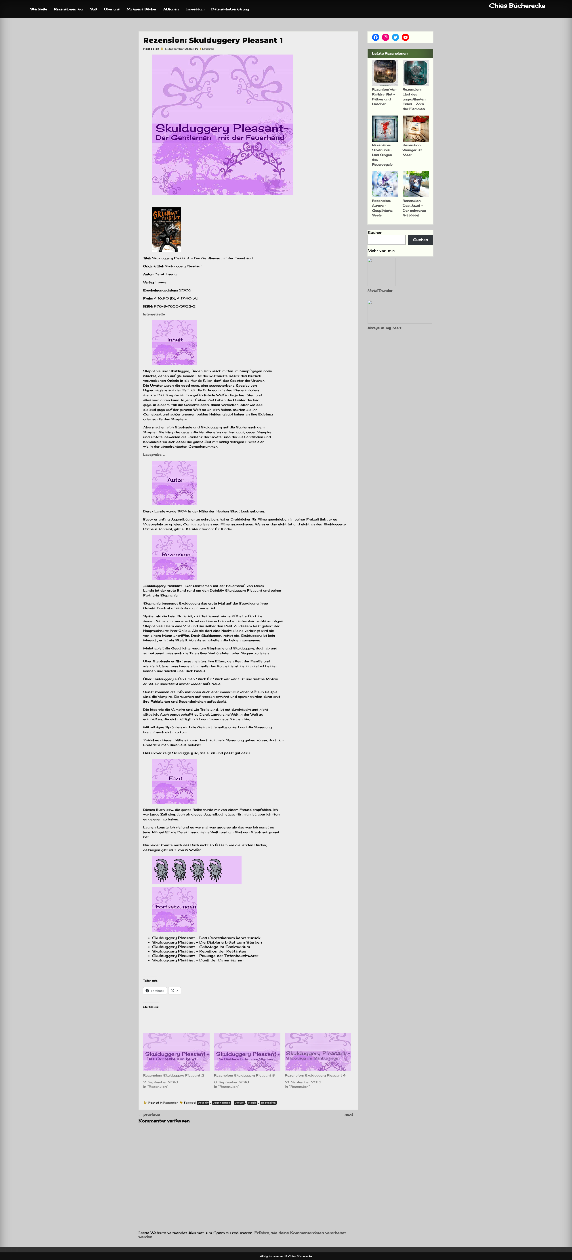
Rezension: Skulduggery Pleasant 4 (315, 1075)
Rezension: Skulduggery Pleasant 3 (244, 1075)
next (351, 1114)
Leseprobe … (154, 454)
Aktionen (171, 9)
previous (149, 1114)
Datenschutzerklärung (230, 9)
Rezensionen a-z (68, 9)
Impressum (195, 9)
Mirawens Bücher (141, 9)
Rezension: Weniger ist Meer (412, 149)
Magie (252, 1102)
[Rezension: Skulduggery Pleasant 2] (176, 1052)
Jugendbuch (221, 1102)
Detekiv (203, 1102)
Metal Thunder (380, 290)
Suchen (375, 232)
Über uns (112, 9)
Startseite (38, 9)
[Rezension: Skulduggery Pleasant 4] (318, 1052)
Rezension (170, 1102)
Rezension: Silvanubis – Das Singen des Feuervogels (382, 154)
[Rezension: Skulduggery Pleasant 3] (247, 1052)
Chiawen (208, 49)
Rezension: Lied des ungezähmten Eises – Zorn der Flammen (414, 98)
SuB (93, 9)
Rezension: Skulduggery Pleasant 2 (173, 1075)
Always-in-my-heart (384, 328)
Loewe (239, 1102)
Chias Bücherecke (517, 5)
